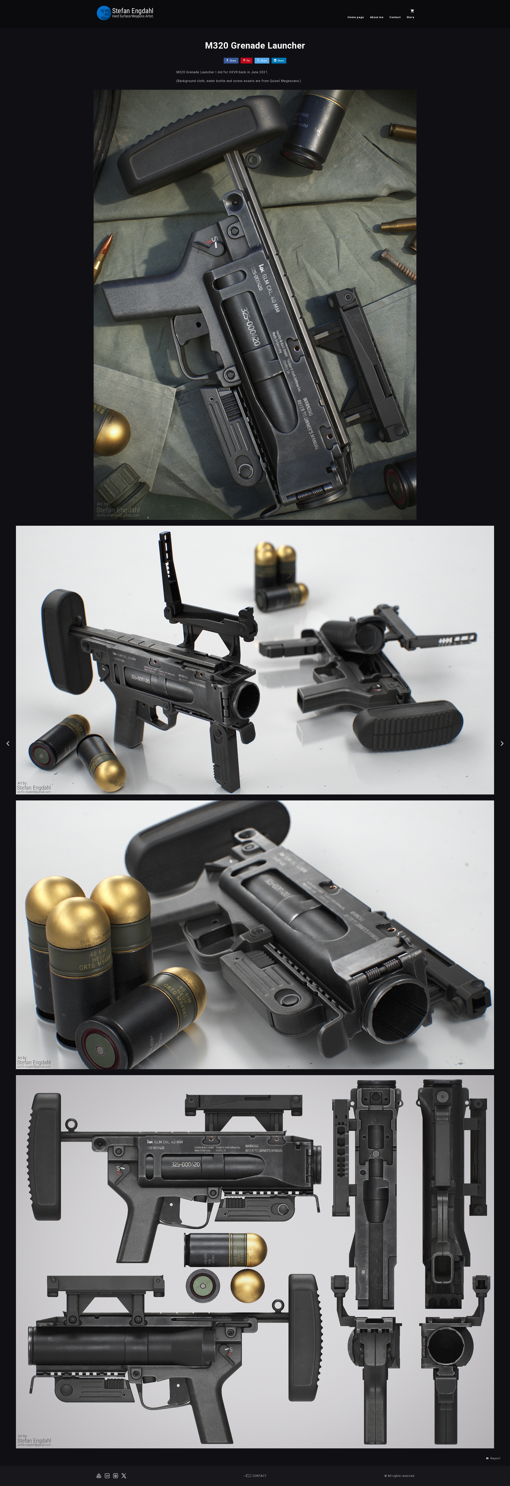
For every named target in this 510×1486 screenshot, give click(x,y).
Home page (356, 17)
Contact (395, 17)
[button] (493, 1458)
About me (376, 17)
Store (410, 17)
